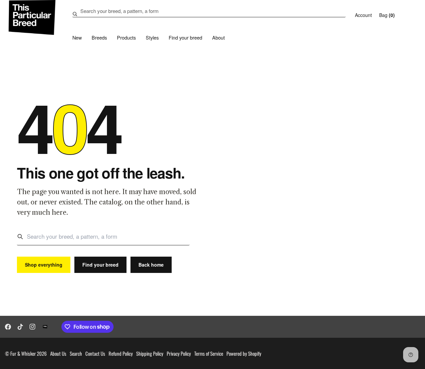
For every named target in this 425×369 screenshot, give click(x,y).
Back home (151, 264)
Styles (152, 37)
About (218, 37)
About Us (58, 353)
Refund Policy (121, 353)
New (77, 37)
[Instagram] (33, 327)
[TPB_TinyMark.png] (45, 327)
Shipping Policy (149, 353)
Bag (387, 15)
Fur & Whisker (23, 353)
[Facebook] (8, 327)
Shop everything (43, 264)
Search (76, 353)
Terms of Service (208, 353)
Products (126, 37)
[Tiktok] (20, 327)
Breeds (99, 37)
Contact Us (95, 353)
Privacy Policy (179, 353)
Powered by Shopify (243, 353)
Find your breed (185, 37)
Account (363, 15)
